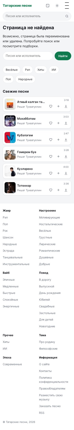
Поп (8, 79)
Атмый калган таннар (31, 102)
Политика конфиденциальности (53, 380)
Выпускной (46, 286)
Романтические (49, 250)
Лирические (47, 244)
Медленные (11, 286)
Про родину (47, 341)
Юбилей (44, 299)
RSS (41, 412)
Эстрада (8, 250)
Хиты (40, 69)
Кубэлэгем (25, 135)
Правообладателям (52, 388)
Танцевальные (12, 257)
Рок (5, 230)
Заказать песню (50, 406)
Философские (48, 348)
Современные (12, 364)
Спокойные (10, 299)
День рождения (50, 293)
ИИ (54, 69)
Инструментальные (16, 264)
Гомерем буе (26, 152)
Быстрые (9, 293)
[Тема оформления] (57, 5)
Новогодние (47, 326)
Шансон (8, 237)
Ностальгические (51, 224)
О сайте (44, 364)
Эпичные (9, 279)
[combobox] (37, 16)
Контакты (45, 371)
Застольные (47, 313)
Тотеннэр (24, 185)
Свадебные (46, 306)
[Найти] (66, 16)
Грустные (45, 237)
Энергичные (11, 306)
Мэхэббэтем (26, 118)
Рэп (27, 69)
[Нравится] (50, 106)
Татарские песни (17, 6)
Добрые (44, 264)
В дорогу (45, 279)
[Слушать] (10, 104)
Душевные (46, 257)
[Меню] (67, 5)
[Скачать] (65, 106)
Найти (62, 56)
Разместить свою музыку (51, 397)
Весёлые (12, 69)
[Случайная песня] (48, 5)
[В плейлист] (58, 106)
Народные (25, 79)
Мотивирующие (49, 217)
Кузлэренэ (25, 169)
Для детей (46, 319)
